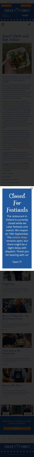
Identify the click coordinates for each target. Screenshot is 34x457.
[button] (31, 188)
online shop (19, 237)
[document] (17, 228)
